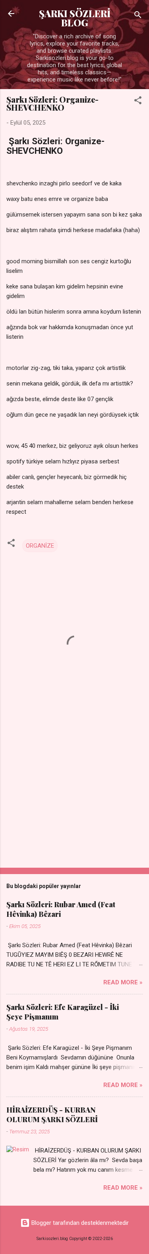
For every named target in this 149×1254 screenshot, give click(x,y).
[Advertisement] (74, 799)
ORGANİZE (40, 545)
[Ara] (138, 16)
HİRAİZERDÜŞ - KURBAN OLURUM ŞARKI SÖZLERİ (52, 1114)
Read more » (123, 982)
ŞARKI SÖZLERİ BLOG (74, 18)
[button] (138, 101)
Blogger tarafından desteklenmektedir (79, 1222)
